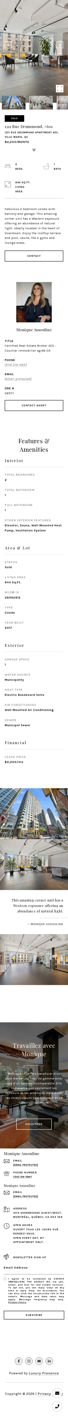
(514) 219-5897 (16, 364)
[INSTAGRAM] (29, 1361)
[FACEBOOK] (18, 1361)
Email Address (16, 1267)
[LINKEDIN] (49, 1361)
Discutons (34, 1124)
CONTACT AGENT (34, 405)
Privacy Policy (17, 1302)
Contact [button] (34, 256)
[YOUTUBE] (39, 1361)
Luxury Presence (44, 1373)
